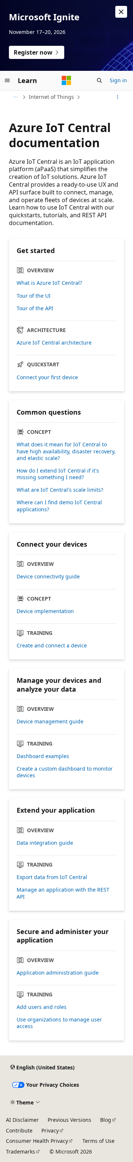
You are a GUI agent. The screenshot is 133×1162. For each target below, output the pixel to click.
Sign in (118, 80)
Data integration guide (45, 843)
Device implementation (45, 611)
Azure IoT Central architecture (54, 342)
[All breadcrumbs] (15, 97)
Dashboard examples (43, 756)
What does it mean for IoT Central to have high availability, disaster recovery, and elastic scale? (66, 451)
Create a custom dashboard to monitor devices (65, 772)
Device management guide (50, 721)
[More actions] (117, 97)
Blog (105, 1119)
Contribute (19, 1130)
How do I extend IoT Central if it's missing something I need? (58, 474)
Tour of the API (35, 308)
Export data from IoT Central (52, 877)
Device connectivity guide (48, 576)
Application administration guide (58, 972)
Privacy (50, 1130)
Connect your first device (47, 377)
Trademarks (20, 1151)
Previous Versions (69, 1119)
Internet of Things (51, 96)
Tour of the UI (34, 296)
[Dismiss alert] (121, 12)
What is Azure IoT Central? (49, 283)
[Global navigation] (7, 80)
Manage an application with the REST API (63, 893)
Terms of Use (98, 1140)
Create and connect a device (52, 645)
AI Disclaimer (22, 1119)
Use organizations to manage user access (59, 1023)
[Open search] (99, 80)
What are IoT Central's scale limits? (60, 490)
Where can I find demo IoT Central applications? (59, 505)
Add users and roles (41, 1007)
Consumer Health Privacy (37, 1140)
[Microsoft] (66, 80)
